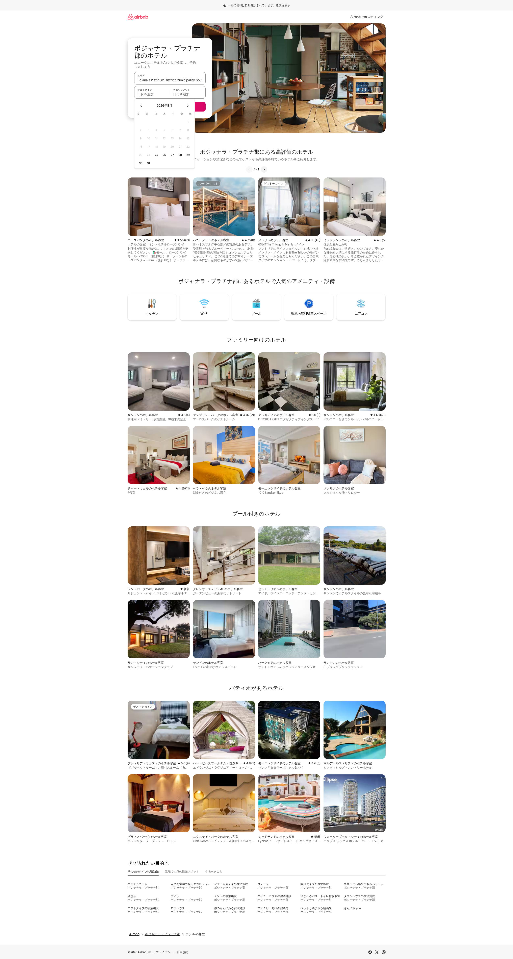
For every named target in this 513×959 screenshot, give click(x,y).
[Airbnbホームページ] (138, 16)
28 (180, 155)
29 (188, 155)
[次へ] (264, 169)
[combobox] (169, 80)
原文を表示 (283, 5)
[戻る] (249, 169)
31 (148, 163)
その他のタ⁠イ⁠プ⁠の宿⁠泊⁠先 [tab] (143, 871)
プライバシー (164, 952)
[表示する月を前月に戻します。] (141, 105)
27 (172, 155)
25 (156, 155)
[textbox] (152, 94)
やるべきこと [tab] (213, 871)
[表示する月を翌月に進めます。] (187, 105)
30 (141, 163)
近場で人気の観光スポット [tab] (182, 871)
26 (164, 155)
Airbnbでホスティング (366, 17)
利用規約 (182, 952)
